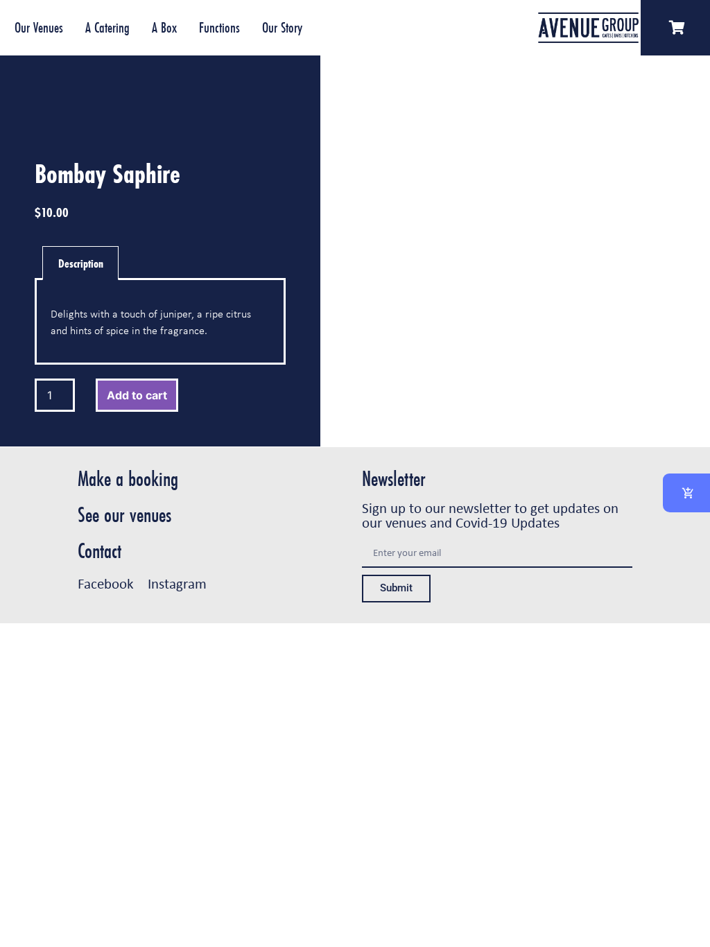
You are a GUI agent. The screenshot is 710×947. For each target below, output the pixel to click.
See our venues (124, 515)
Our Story (282, 27)
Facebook (106, 583)
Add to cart (137, 395)
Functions (219, 27)
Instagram (177, 583)
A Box (164, 27)
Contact (99, 551)
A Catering (107, 27)
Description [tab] (80, 263)
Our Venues (39, 27)
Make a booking (128, 478)
